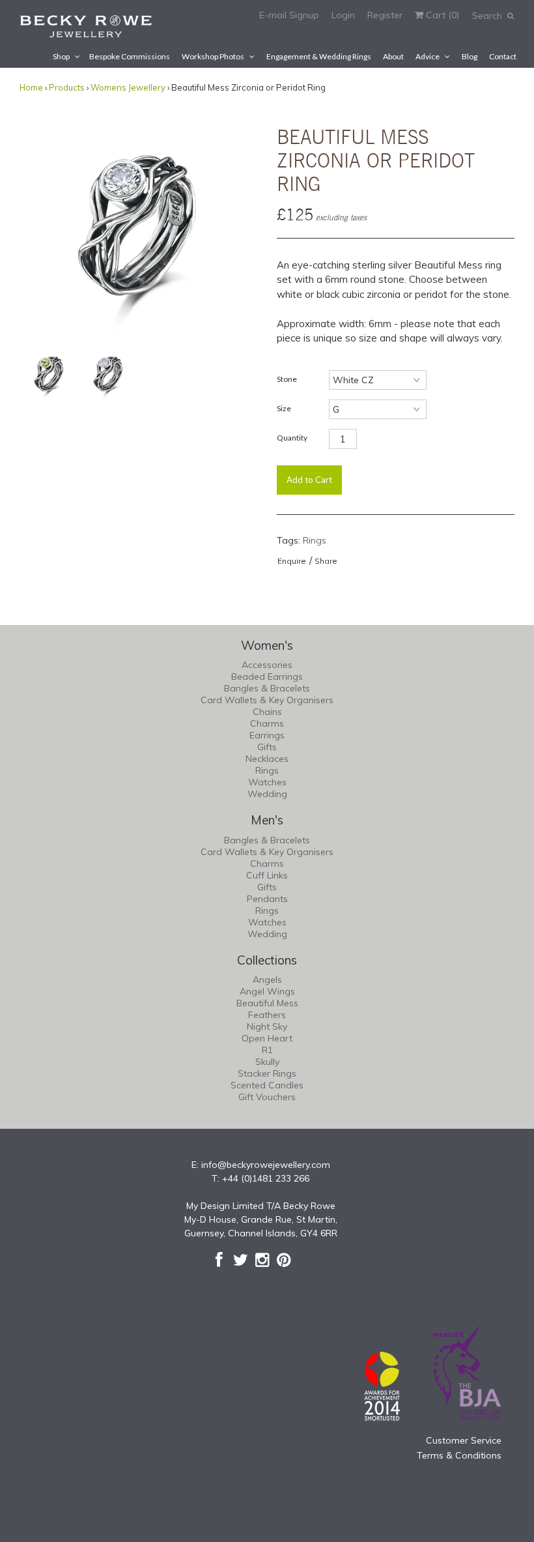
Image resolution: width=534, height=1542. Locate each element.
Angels (267, 979)
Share (326, 561)
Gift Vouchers (267, 1097)
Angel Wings (267, 991)
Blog (469, 56)
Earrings (267, 735)
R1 (267, 1050)
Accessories (267, 665)
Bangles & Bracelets (267, 688)
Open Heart (267, 1038)
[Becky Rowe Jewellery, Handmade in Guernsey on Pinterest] (283, 1259)
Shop (61, 56)
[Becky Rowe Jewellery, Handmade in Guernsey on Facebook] (219, 1259)
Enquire (291, 561)
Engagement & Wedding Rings (318, 56)
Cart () (441, 15)
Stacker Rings (267, 1073)
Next (244, 225)
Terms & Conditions (459, 1455)
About (393, 56)
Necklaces (267, 758)
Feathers (267, 1015)
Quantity (292, 438)
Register (384, 15)
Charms (267, 723)
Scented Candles (267, 1085)
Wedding (267, 794)
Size (284, 408)
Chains (267, 712)
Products (67, 87)
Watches (267, 782)
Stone (287, 379)
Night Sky (267, 1026)
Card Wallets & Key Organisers (267, 700)
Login (343, 15)
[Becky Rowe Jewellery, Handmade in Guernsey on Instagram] (262, 1259)
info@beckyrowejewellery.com (265, 1165)
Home (31, 87)
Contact (502, 56)
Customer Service (463, 1440)
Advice (427, 56)
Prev (32, 225)
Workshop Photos (213, 56)
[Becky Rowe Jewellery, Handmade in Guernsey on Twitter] (240, 1259)
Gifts (267, 747)
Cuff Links (267, 875)
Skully (267, 1062)
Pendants (267, 899)
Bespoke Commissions (129, 56)
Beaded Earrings (267, 676)
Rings (314, 540)
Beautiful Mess (267, 1003)
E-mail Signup (289, 15)
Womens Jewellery (128, 87)
